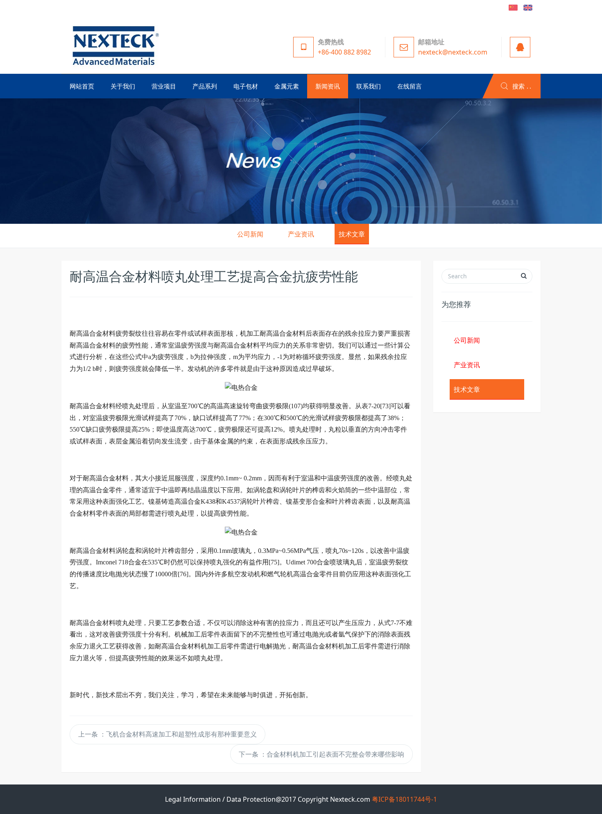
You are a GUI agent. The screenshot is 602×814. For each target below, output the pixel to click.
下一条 (321, 754)
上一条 (167, 734)
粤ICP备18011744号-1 (404, 799)
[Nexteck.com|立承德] (114, 45)
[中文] (513, 7)
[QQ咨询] (517, 47)
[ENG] (527, 7)
